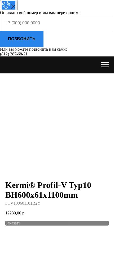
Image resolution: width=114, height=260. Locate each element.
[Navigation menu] (105, 65)
